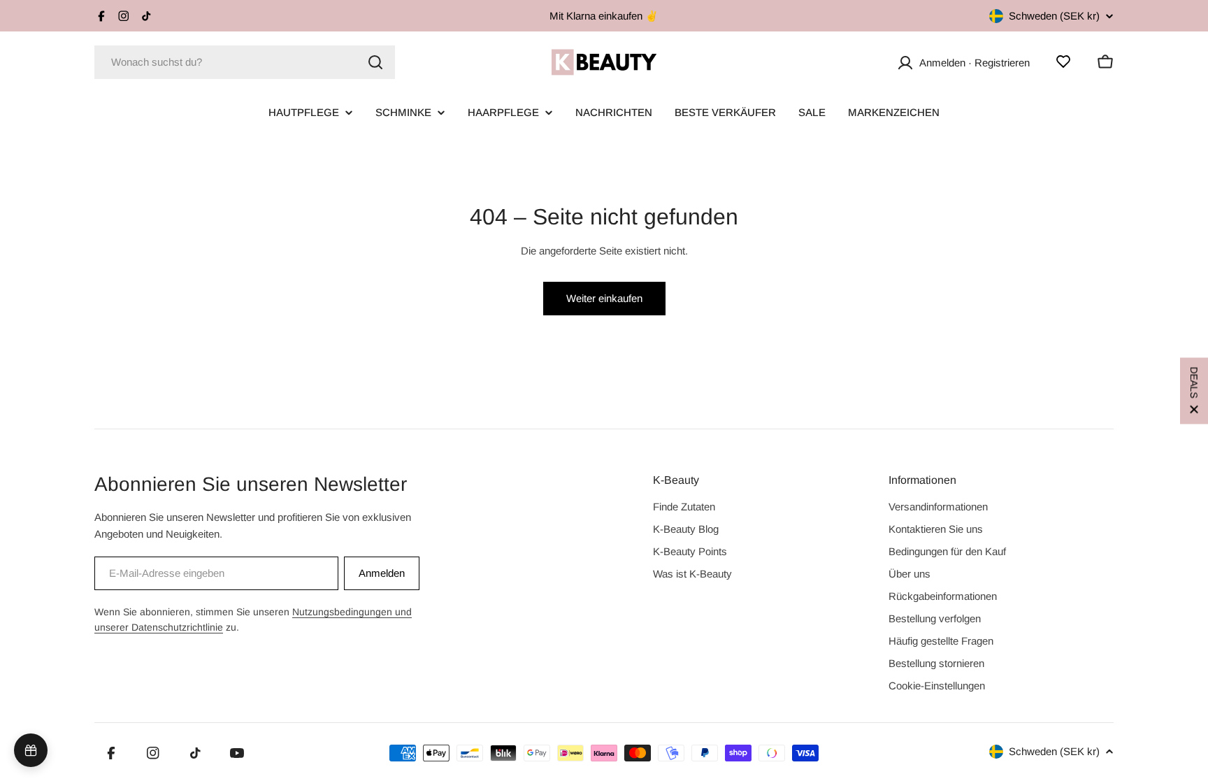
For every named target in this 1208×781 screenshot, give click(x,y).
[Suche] (375, 62)
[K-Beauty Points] (31, 750)
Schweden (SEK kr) (1054, 16)
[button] (1194, 390)
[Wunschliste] (1063, 61)
